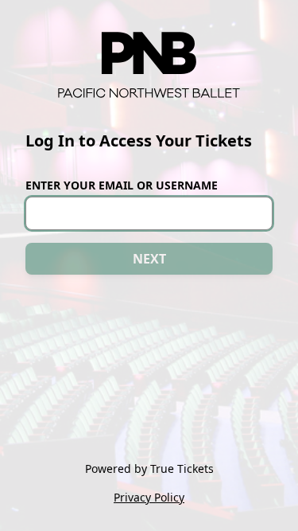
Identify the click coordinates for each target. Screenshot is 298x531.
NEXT (149, 258)
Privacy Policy (149, 497)
